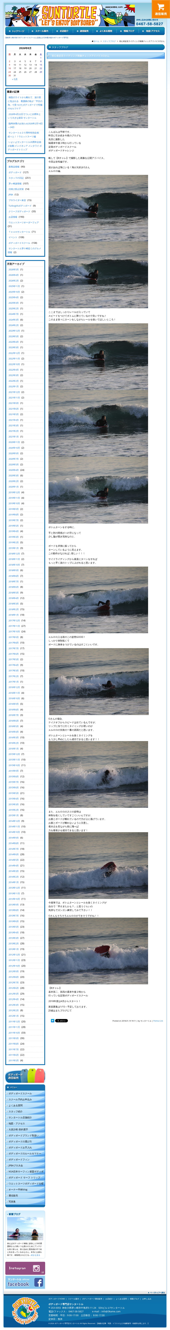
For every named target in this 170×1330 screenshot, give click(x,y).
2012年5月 (14, 993)
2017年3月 (14, 670)
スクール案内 (73, 1298)
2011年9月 (14, 1038)
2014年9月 (14, 837)
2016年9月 (14, 703)
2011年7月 (14, 1049)
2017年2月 (14, 676)
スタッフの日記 (16, 177)
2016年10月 (14, 698)
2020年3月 (14, 475)
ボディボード (15, 172)
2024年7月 (14, 313)
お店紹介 (109, 1298)
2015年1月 (14, 815)
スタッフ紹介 (16, 1111)
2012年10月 (14, 965)
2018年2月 (14, 609)
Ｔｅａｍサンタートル (19, 231)
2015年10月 (14, 765)
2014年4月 (14, 865)
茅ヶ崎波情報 (15, 183)
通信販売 (13, 1195)
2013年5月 (14, 926)
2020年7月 (14, 458)
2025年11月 (14, 286)
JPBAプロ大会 (16, 1165)
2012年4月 (14, 999)
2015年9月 (14, 770)
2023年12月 (14, 330)
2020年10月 (14, 447)
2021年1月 (14, 436)
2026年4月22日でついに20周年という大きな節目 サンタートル (24, 116)
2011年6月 (14, 1054)
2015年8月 (14, 776)
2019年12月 (14, 492)
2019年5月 (14, 525)
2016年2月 (14, 742)
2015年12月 (14, 754)
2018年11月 (14, 559)
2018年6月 (14, 586)
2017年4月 (14, 665)
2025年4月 (14, 297)
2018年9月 (14, 570)
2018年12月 (14, 553)
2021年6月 (14, 408)
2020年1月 (14, 486)
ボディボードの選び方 (20, 1141)
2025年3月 (14, 302)
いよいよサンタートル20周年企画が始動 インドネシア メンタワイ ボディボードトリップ (25, 145)
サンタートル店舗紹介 (20, 1117)
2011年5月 (14, 1060)
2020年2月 (14, 481)
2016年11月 (14, 692)
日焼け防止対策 (16, 189)
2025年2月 (14, 308)
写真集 (12, 1201)
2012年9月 (14, 971)
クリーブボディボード (19, 211)
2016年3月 (14, 737)
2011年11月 (14, 1027)
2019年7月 (14, 520)
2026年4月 (14, 274)
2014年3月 (14, 871)
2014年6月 (14, 854)
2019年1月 (14, 548)
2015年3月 (14, 804)
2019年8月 (14, 514)
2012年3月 (14, 1004)
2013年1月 (14, 949)
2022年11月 (14, 358)
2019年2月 (14, 542)
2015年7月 (14, 781)
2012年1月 (14, 1015)
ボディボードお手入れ (20, 1147)
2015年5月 (14, 793)
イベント (13, 237)
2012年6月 (14, 987)
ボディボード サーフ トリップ (24, 1177)
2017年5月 (14, 659)
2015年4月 (14, 798)
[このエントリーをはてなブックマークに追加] (52, 1021)
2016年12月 (14, 687)
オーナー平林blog (18, 1189)
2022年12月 (14, 353)
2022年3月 (14, 375)
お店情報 (13, 216)
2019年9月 (14, 509)
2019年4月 (14, 531)
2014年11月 (14, 826)
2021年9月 (14, 403)
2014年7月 (14, 848)
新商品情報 (14, 166)
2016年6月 (14, 720)
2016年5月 (14, 726)
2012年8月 (14, 976)
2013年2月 (14, 943)
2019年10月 (14, 503)
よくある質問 (16, 1105)
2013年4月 (14, 932)
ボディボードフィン (19, 1159)
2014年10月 (14, 832)
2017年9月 (14, 637)
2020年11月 (14, 442)
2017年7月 (14, 648)
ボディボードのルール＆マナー (25, 1153)
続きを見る (35, 1255)
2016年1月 (14, 748)
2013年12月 (14, 887)
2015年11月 (14, 759)
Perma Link (158, 1021)
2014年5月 (14, 859)
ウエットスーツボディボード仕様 (26, 1183)
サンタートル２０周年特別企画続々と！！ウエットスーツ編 (23, 134)
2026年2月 (14, 280)
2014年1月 (14, 882)
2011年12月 (14, 1021)
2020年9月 (14, 453)
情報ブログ (134, 1298)
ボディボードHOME (56, 1298)
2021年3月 (14, 425)
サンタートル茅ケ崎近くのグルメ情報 (24, 250)
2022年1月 (14, 386)
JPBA (11, 194)
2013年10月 (14, 898)
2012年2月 (14, 1010)
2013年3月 (14, 937)
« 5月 (15, 79)
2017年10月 (14, 631)
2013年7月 (14, 915)
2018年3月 (14, 603)
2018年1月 (14, 614)
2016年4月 (14, 731)
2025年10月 (14, 291)
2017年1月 (14, 681)
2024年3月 (14, 319)
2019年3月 (14, 536)
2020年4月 (14, 469)
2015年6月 (14, 787)
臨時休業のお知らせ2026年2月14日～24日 (25, 125)
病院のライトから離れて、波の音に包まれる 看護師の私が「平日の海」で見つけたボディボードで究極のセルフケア (25, 103)
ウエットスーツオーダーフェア (24, 222)
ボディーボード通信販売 (92, 1298)
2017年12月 (14, 620)
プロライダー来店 (17, 200)
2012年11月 (14, 960)
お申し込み (146, 1298)
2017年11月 (14, 625)
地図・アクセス (17, 1123)
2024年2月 (14, 325)
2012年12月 (14, 954)
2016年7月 (14, 715)
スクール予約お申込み (20, 1099)
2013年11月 (14, 893)
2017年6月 (14, 653)
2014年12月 (14, 820)
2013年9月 (14, 904)
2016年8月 (14, 709)
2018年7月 (14, 581)
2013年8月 (14, 910)
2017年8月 (14, 642)
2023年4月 (14, 341)
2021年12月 (14, 392)
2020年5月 (14, 464)
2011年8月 (14, 1043)
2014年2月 (14, 876)
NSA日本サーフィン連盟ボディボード (24, 1172)
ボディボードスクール (19, 242)
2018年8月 (14, 575)
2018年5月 (14, 592)
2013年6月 (14, 921)
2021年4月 (14, 419)
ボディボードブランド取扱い (24, 1135)
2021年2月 (14, 430)
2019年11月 (14, 497)
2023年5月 (14, 336)
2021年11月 (14, 397)
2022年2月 (14, 380)
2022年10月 (14, 364)
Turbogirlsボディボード (20, 205)
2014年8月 (14, 843)
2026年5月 (14, 269)
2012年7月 (14, 982)
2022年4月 (14, 369)
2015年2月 (14, 809)
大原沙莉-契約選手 (18, 1129)
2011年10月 (14, 1032)
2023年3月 (14, 347)
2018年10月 (14, 564)
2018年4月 (14, 598)
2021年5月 (14, 414)
